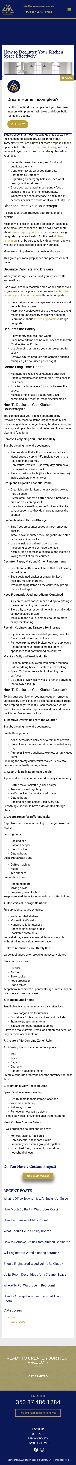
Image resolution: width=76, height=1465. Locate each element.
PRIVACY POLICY (38, 1438)
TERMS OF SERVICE (38, 1443)
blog (14, 1317)
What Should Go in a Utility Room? (27, 1231)
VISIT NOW (18, 124)
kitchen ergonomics (45, 319)
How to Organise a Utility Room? (26, 1220)
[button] (69, 9)
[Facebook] (36, 1450)
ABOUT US (38, 1429)
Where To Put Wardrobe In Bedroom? (29, 1285)
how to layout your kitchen (27, 232)
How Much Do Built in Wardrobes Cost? (31, 1209)
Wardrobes (18, 1321)
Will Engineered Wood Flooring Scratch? (31, 1253)
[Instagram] (42, 1450)
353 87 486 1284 (39, 12)
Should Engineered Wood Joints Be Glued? (33, 1263)
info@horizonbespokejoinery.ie (39, 6)
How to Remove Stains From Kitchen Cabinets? (37, 1242)
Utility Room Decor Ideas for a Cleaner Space (35, 1274)
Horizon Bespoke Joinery (40, 147)
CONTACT (38, 1434)
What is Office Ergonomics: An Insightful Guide (36, 1198)
